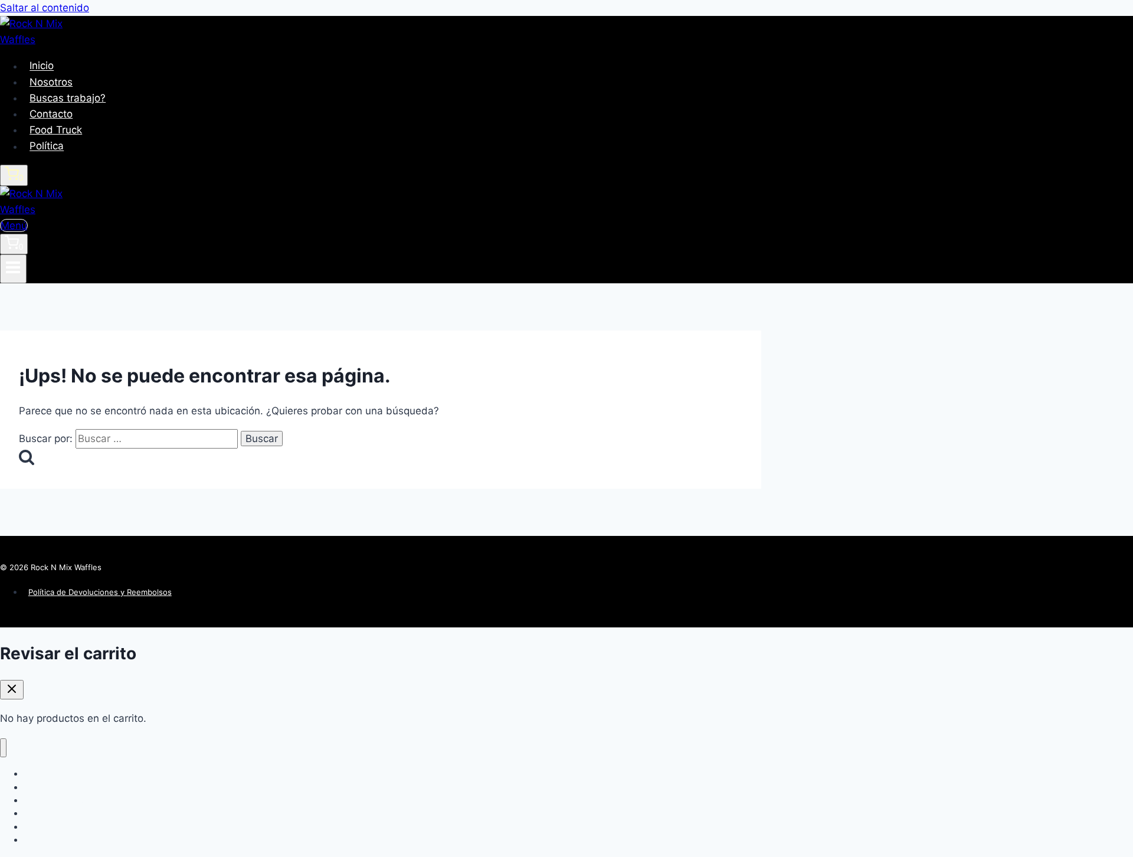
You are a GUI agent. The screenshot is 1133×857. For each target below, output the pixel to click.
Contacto (51, 114)
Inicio (42, 66)
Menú (14, 225)
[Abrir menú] (13, 268)
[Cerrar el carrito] (12, 689)
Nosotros (51, 82)
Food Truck (56, 130)
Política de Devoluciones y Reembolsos (100, 592)
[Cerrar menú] (3, 748)
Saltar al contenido (44, 8)
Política (47, 146)
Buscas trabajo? (68, 98)
